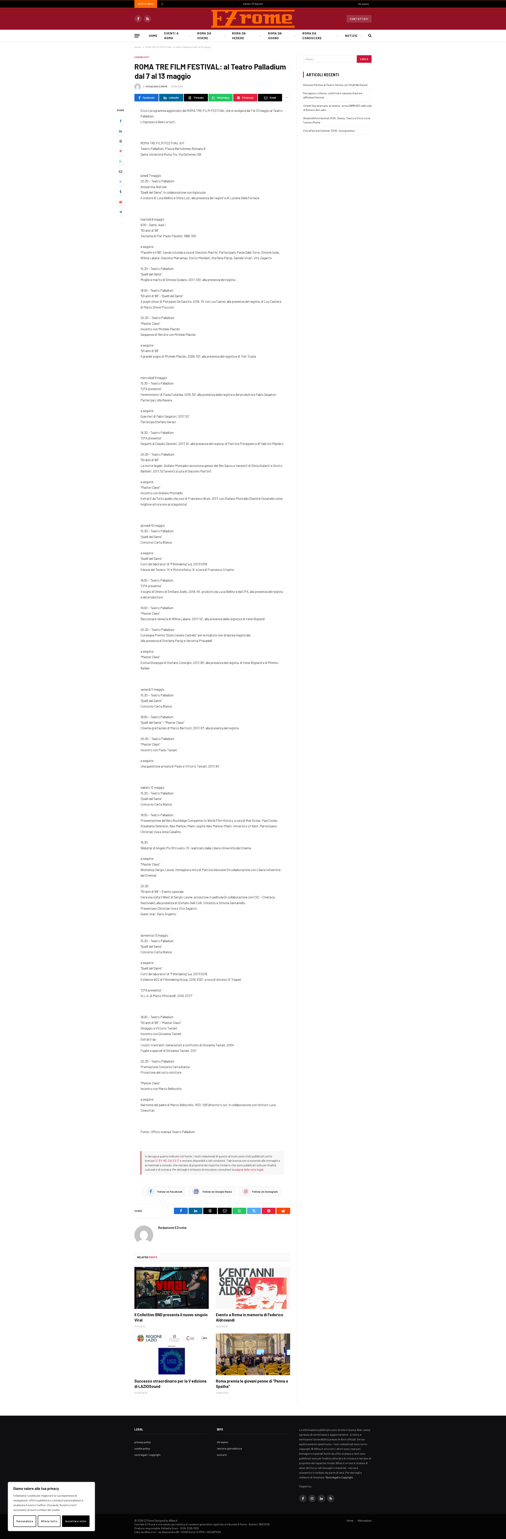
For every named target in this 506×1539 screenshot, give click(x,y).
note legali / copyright (147, 1454)
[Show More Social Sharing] (286, 97)
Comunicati (141, 57)
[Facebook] (121, 121)
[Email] (121, 171)
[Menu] (137, 35)
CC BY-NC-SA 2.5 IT (166, 1160)
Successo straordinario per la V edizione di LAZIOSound (170, 1384)
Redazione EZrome (157, 86)
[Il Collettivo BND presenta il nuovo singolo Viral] (171, 1288)
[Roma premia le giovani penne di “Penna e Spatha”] (253, 1354)
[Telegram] (121, 212)
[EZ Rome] (253, 19)
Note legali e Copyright (339, 1477)
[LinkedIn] (121, 131)
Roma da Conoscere (312, 35)
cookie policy (142, 1448)
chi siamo (363, 4)
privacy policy (142, 1442)
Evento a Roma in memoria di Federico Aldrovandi (249, 1317)
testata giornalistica (229, 1448)
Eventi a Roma (171, 35)
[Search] (369, 35)
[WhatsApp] (121, 161)
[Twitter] (121, 182)
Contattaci (359, 18)
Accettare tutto (75, 1521)
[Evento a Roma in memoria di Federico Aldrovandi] (253, 1288)
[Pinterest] (121, 151)
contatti (222, 1454)
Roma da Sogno (275, 35)
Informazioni (365, 1520)
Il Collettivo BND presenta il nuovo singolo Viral (171, 1317)
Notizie (351, 35)
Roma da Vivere (204, 35)
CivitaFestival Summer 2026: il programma (329, 130)
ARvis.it (173, 1520)
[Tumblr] (121, 192)
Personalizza (24, 1521)
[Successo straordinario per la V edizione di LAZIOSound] (171, 1354)
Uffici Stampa (146, 4)
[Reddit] (121, 202)
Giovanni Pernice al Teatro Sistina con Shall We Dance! (335, 85)
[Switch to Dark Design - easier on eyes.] (162, 4)
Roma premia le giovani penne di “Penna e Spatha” (252, 1384)
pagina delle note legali (249, 1169)
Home (153, 35)
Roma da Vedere (239, 35)
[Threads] (121, 141)
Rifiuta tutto (49, 1521)
